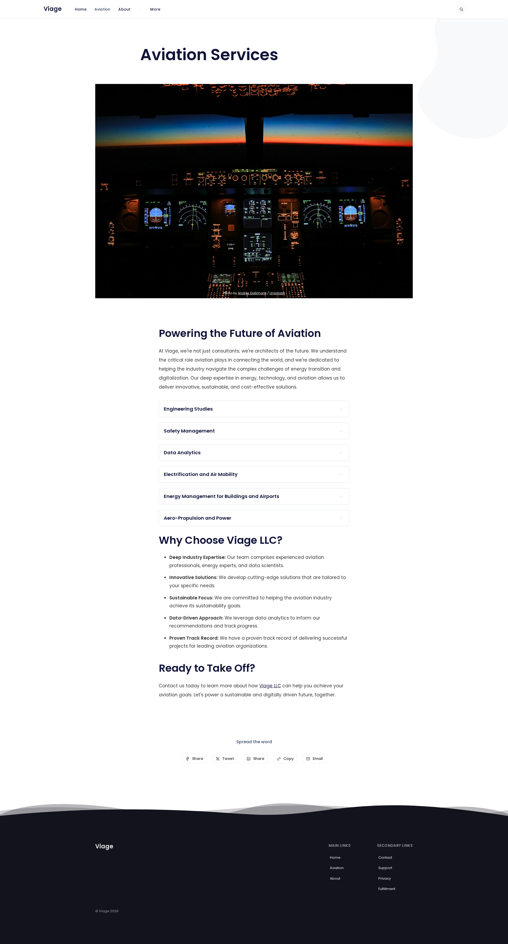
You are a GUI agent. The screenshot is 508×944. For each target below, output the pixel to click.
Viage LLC (270, 686)
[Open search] (461, 9)
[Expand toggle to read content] (341, 409)
